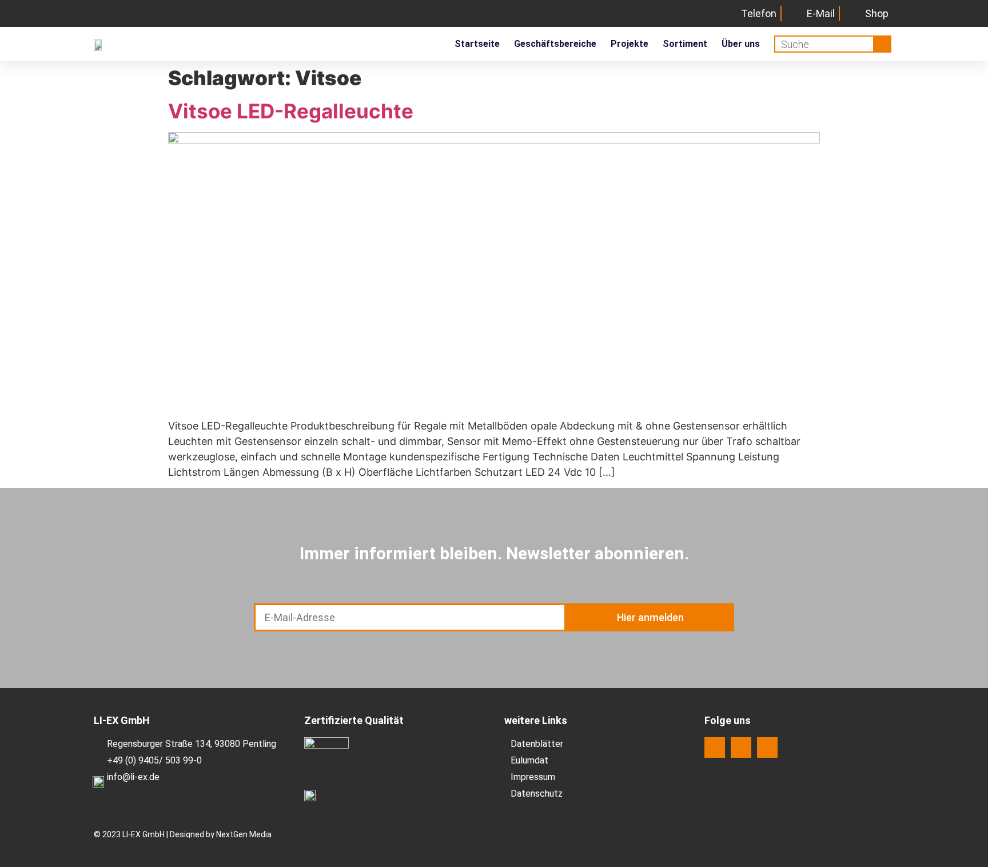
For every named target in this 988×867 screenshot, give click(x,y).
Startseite (477, 43)
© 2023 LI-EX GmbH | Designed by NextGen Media (183, 834)
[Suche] (881, 44)
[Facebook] (714, 747)
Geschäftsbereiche (555, 43)
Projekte (629, 43)
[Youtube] (767, 747)
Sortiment (685, 43)
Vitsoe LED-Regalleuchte (290, 111)
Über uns (741, 43)
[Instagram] (741, 747)
